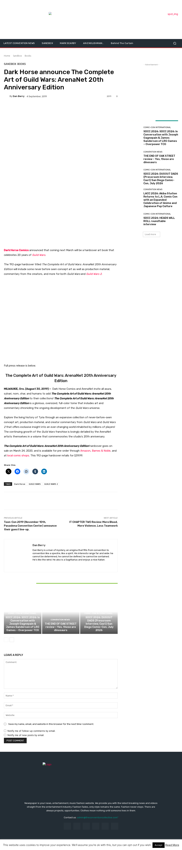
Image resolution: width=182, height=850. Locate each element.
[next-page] (12, 639)
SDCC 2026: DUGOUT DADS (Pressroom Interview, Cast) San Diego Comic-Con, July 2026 (99, 624)
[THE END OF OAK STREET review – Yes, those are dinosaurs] (61, 611)
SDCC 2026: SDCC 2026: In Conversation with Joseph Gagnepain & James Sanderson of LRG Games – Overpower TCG (23, 624)
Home (7, 55)
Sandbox (17, 55)
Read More (172, 845)
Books (28, 55)
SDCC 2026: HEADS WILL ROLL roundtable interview (159, 221)
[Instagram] (76, 826)
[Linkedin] (86, 826)
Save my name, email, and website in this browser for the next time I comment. (51, 724)
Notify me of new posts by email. (25, 735)
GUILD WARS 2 (51, 484)
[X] (34, 565)
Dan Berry (18, 96)
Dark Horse (19, 484)
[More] (31, 108)
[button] (174, 43)
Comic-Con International (22, 613)
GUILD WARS (35, 484)
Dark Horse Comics (16, 250)
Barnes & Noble (101, 450)
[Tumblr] (105, 826)
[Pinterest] (95, 826)
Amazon (85, 450)
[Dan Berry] (7, 96)
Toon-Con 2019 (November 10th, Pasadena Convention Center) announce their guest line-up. (30, 525)
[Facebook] (67, 826)
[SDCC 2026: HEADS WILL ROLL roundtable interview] (133, 219)
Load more (150, 234)
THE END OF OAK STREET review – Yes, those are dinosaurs (61, 627)
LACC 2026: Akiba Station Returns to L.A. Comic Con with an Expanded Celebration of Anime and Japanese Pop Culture (160, 200)
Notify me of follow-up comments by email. (31, 730)
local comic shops (18, 455)
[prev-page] (6, 639)
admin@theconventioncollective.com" (97, 817)
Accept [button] (158, 845)
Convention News (60, 620)
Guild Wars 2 (94, 274)
